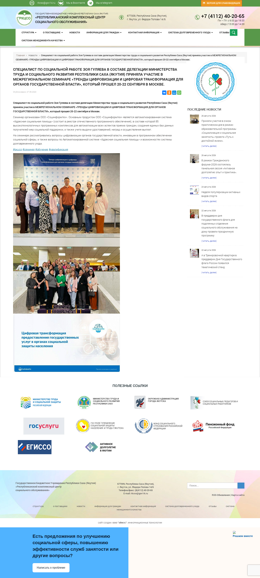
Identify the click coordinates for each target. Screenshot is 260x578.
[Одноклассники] (169, 92)
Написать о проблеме (51, 567)
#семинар (29, 149)
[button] (97, 193)
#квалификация (58, 149)
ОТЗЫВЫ (224, 32)
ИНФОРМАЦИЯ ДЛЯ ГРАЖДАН (103, 32)
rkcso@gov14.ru (46, 2)
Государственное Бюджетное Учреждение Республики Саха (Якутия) (71, 18)
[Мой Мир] (174, 92)
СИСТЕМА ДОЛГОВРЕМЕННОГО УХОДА (189, 32)
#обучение (41, 149)
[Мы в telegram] (174, 1)
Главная (20, 55)
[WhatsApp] (179, 92)
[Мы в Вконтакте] (173, 1)
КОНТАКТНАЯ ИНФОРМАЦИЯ (144, 32)
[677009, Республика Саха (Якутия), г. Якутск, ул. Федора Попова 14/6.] (169, 15)
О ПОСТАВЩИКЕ (52, 32)
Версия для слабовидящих (222, 3)
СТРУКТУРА (28, 32)
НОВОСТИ (74, 32)
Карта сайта (237, 495)
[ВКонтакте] (164, 92)
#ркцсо (17, 149)
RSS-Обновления (221, 495)
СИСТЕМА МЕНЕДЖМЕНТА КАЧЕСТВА (42, 40)
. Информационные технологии (137, 523)
